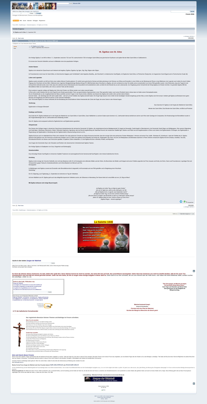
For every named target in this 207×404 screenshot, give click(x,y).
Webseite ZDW (76, 3)
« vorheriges (186, 36)
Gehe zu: (175, 213)
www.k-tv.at (41, 306)
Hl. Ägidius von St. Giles (37, 46)
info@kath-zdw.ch (18, 362)
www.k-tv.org (41, 305)
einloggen (27, 11)
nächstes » (192, 36)
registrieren (36, 11)
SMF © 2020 (103, 396)
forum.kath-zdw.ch (72, 365)
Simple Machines (110, 396)
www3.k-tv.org (40, 303)
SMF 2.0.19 (96, 396)
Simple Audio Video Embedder (104, 397)
